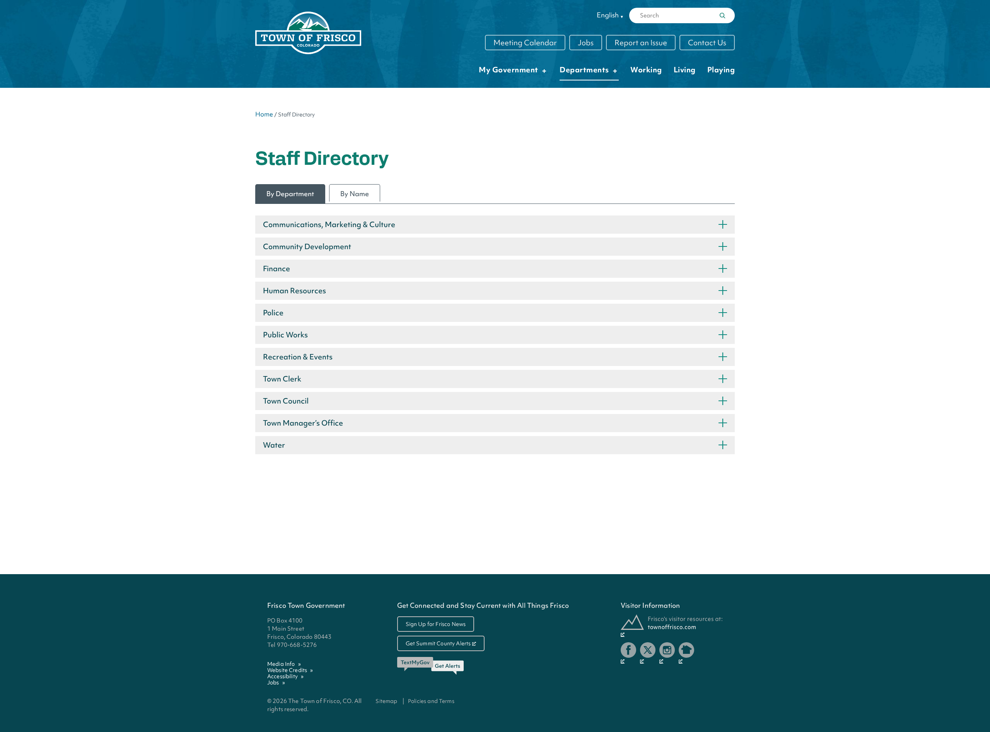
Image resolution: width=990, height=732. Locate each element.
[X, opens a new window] (647, 653)
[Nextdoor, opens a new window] (686, 653)
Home (264, 114)
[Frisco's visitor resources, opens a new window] (672, 625)
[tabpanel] (495, 337)
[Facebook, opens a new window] (628, 653)
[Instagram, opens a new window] (667, 653)
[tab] (290, 194)
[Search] (722, 15)
